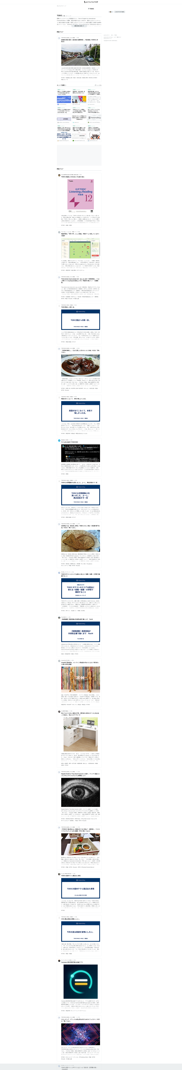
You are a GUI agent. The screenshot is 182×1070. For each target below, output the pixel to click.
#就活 (62, 653)
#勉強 (96, 763)
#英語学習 (68, 270)
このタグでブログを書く (119, 11)
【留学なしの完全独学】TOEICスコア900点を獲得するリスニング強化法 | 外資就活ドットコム (94, 129)
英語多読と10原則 (64, 439)
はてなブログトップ (107, 38)
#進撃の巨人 (73, 563)
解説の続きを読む (79, 25)
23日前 (78, 348)
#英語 (70, 225)
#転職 (79, 610)
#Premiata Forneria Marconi (87, 867)
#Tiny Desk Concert (86, 818)
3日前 (80, 174)
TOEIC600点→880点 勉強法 (67, 305)
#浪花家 (78, 563)
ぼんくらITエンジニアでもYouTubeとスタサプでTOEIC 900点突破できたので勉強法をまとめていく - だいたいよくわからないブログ (94, 111)
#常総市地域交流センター (88, 296)
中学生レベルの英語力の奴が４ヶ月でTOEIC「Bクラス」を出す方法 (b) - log (64, 111)
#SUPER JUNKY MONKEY (77, 388)
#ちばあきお (89, 563)
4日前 (79, 231)
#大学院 (83, 610)
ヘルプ (114, 37)
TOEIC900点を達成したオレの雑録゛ (68, 37)
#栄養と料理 (85, 77)
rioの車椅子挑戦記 (64, 711)
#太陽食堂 (68, 296)
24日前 (75, 396)
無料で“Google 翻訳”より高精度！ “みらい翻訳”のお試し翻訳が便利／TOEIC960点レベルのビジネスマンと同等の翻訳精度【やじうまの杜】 (79, 129)
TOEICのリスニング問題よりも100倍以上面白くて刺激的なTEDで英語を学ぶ (79, 111)
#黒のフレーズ (64, 79)
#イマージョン (83, 1010)
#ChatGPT (69, 704)
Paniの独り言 (63, 617)
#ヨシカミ (86, 388)
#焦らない (85, 763)
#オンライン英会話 (76, 704)
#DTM (62, 298)
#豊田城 (96, 296)
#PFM (79, 867)
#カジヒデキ (94, 818)
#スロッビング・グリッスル (72, 1057)
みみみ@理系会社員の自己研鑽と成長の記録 (69, 174)
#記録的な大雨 (69, 77)
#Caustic (70, 298)
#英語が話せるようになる (81, 433)
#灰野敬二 (72, 820)
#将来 (62, 765)
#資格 (67, 225)
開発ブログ (119, 37)
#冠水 (74, 77)
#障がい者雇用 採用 (66, 763)
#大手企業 (74, 763)
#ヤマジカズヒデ (65, 820)
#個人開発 (73, 270)
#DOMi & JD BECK (93, 77)
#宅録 (66, 298)
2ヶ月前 (74, 960)
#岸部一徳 (68, 388)
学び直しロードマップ (65, 572)
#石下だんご (74, 296)
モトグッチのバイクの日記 (66, 960)
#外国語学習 (67, 653)
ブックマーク (61, 89)
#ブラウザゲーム (80, 270)
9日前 (78, 276)
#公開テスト (74, 610)
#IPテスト (68, 610)
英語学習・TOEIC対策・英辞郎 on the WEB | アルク (79, 92)
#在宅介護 (79, 77)
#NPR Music (77, 818)
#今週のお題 (76, 298)
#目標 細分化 (91, 763)
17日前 (75, 305)
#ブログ (74, 341)
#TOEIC (63, 77)
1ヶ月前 (70, 439)
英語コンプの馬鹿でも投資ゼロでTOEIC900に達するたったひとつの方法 (64, 93)
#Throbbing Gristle (83, 1057)
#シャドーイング (75, 1010)
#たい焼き (83, 563)
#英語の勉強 (68, 341)
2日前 (78, 37)
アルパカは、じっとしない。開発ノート (69, 231)
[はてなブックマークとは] (65, 85)
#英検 (67, 474)
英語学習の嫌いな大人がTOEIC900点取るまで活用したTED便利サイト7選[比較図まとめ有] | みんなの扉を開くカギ (94, 93)
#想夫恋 (67, 563)
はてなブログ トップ (62, 5)
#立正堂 (79, 296)
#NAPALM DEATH (70, 818)
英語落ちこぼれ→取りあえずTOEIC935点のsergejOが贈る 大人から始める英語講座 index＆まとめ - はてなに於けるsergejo (64, 129)
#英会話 (73, 433)
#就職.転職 (79, 763)
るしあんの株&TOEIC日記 (66, 873)
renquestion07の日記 (65, 660)
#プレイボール (64, 565)
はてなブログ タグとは (108, 37)
